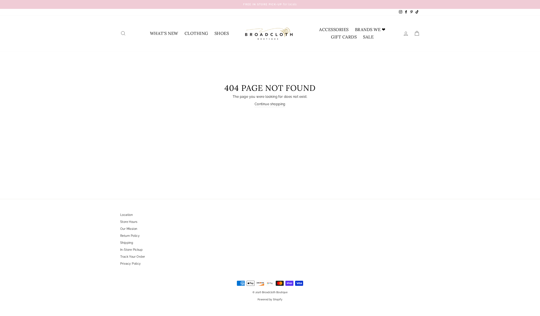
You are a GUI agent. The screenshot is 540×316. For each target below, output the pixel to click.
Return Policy (130, 235)
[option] (270, 4)
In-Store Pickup (131, 249)
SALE (368, 37)
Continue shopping (270, 104)
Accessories (334, 29)
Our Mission (128, 228)
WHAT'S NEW (164, 33)
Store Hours (128, 221)
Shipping (126, 242)
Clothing (196, 33)
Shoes (222, 33)
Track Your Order (132, 256)
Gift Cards (344, 37)
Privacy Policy (130, 263)
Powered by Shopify (270, 299)
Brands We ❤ (370, 29)
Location (126, 215)
